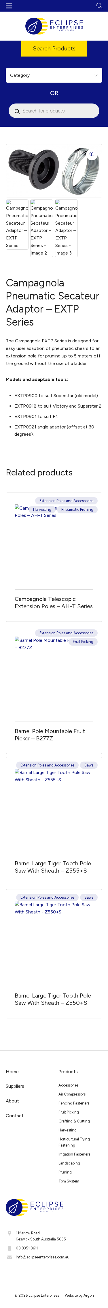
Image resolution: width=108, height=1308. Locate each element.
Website (71, 1295)
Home (12, 1071)
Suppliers (15, 1086)
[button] (92, 154)
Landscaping (69, 1163)
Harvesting (42, 509)
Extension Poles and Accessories (66, 501)
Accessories (68, 1085)
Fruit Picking (83, 642)
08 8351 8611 (27, 1248)
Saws (88, 765)
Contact (15, 1115)
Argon (89, 1295)
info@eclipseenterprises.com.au (42, 1257)
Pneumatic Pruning (77, 509)
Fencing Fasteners (73, 1103)
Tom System (68, 1181)
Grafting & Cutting (74, 1121)
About (12, 1101)
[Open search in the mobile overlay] (54, 111)
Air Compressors (72, 1094)
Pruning (65, 1172)
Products (68, 1071)
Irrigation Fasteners (74, 1154)
